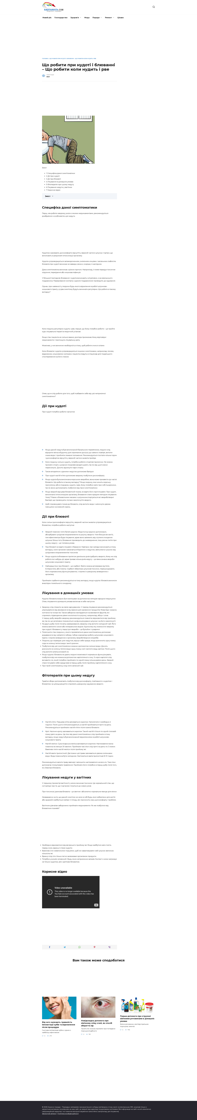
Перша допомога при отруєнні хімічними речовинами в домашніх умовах (137, 1018)
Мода (86, 18)
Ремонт (108, 18)
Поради (96, 18)
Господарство (60, 18)
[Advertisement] (98, 40)
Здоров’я (74, 18)
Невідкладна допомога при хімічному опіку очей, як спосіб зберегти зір (96, 1023)
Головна (45, 58)
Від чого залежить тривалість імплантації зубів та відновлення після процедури (58, 1024)
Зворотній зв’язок (49, 1114)
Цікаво (120, 18)
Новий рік (47, 18)
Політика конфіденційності (68, 1114)
